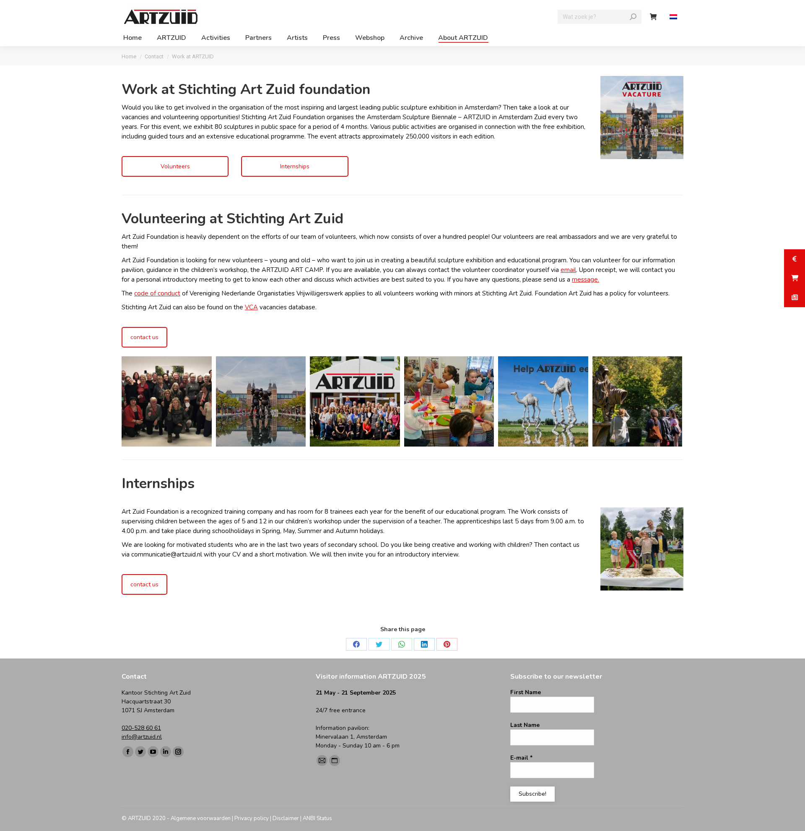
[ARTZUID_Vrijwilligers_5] (167, 401)
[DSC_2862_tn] (449, 401)
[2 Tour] (637, 401)
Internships (294, 166)
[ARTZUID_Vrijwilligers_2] (355, 401)
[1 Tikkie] (543, 401)
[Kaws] (261, 401)
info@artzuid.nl (142, 737)
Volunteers (175, 166)
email (568, 270)
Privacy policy (251, 818)
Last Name (525, 725)
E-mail (521, 758)
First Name (525, 692)
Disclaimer (286, 818)
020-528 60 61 (141, 728)
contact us (144, 337)
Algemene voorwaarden (201, 818)
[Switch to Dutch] (674, 17)
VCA (251, 307)
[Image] (641, 549)
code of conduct (157, 293)
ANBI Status (317, 818)
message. (585, 279)
